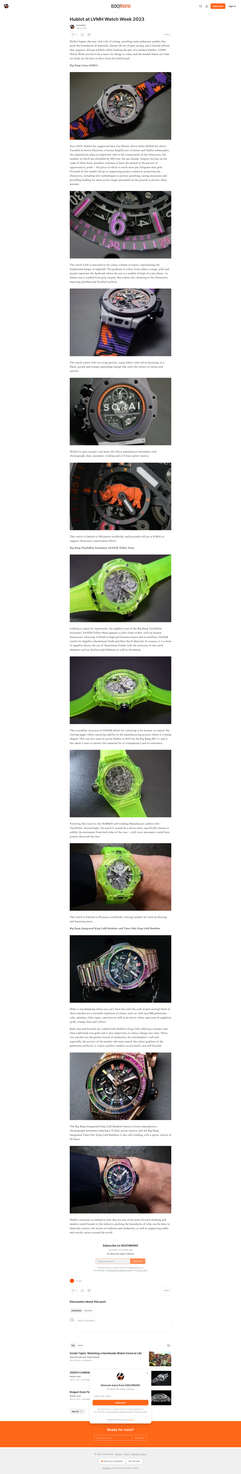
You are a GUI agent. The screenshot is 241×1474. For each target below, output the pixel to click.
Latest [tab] (80, 1345)
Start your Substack (113, 1461)
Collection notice (138, 1454)
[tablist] (82, 1310)
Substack (107, 1468)
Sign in (232, 6)
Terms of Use (134, 1409)
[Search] (200, 6)
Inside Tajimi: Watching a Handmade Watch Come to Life (106, 1353)
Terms (126, 1454)
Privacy (118, 1454)
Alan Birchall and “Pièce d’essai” (85, 1357)
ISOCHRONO (81, 25)
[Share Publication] (206, 6)
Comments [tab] (76, 1310)
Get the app (134, 1461)
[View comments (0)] (82, 34)
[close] (147, 1373)
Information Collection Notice (119, 1412)
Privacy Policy (141, 1412)
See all (75, 1411)
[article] (120, 1359)
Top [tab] (73, 1345)
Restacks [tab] (88, 1310)
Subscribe (218, 6)
